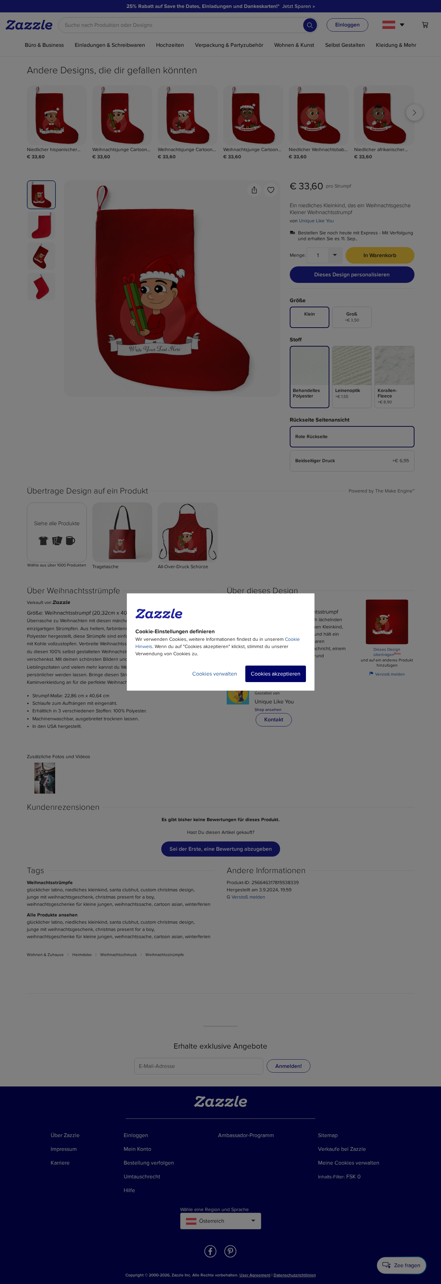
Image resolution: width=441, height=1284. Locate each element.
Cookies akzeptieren (275, 673)
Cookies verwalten (214, 673)
